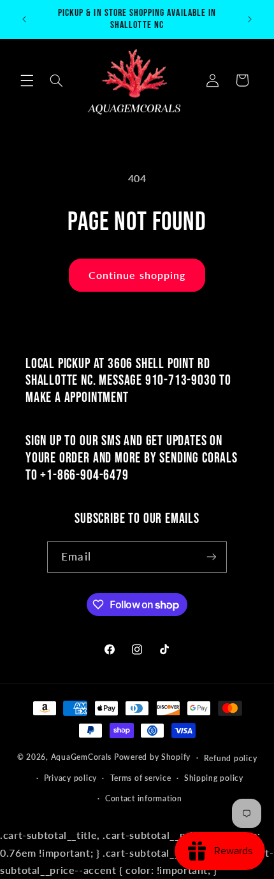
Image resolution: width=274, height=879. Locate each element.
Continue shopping (137, 275)
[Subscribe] (211, 557)
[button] (26, 80)
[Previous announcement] (24, 19)
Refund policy (230, 758)
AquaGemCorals (81, 757)
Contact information (143, 798)
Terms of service (140, 778)
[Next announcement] (250, 19)
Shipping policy (213, 778)
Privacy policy (70, 778)
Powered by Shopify (152, 757)
